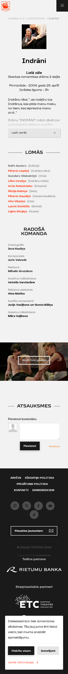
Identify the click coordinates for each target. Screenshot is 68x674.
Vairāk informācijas (21, 662)
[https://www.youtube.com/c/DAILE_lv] (50, 506)
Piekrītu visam (21, 651)
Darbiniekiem (43, 490)
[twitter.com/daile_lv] (26, 505)
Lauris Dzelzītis (19, 206)
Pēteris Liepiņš (18, 171)
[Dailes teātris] (8, 6)
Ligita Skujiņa (17, 211)
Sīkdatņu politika (39, 478)
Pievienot (30, 446)
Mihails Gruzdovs (20, 271)
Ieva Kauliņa (16, 248)
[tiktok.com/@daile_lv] (34, 514)
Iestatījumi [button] (48, 651)
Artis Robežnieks (20, 186)
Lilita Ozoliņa (17, 181)
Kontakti (21, 490)
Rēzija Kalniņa (17, 191)
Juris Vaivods (17, 260)
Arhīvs (15, 478)
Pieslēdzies (54, 446)
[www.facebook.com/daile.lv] (38, 506)
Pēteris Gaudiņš (19, 196)
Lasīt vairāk (19, 132)
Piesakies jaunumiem (29, 531)
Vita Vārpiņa (16, 201)
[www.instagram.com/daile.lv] (15, 505)
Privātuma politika (32, 484)
